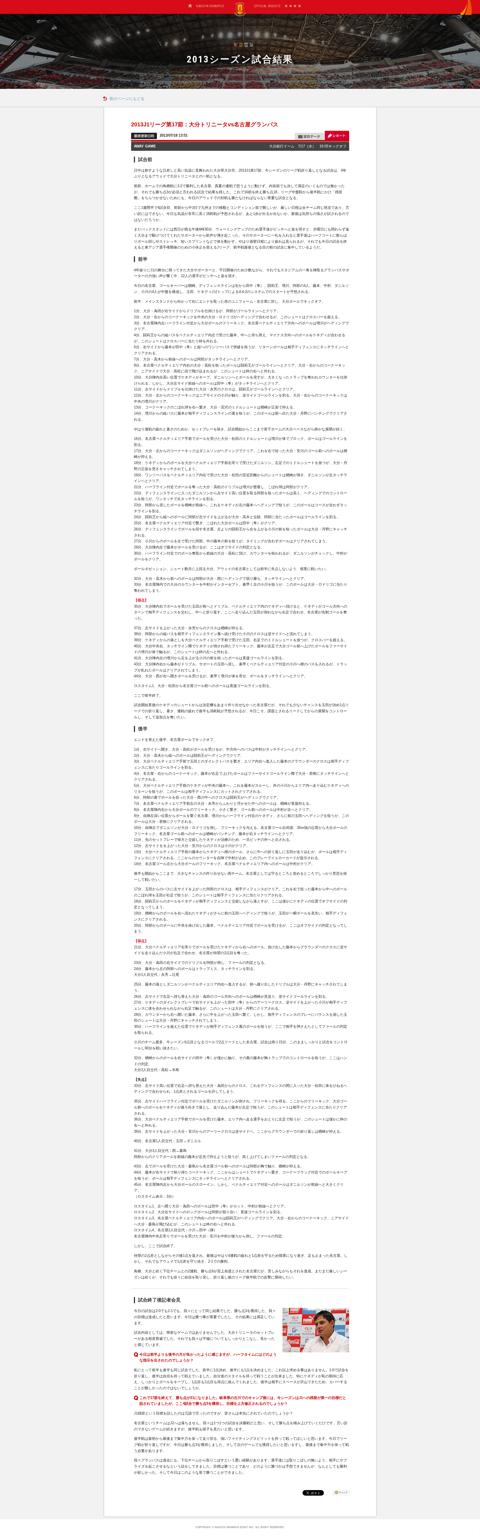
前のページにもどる (126, 99)
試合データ (309, 135)
